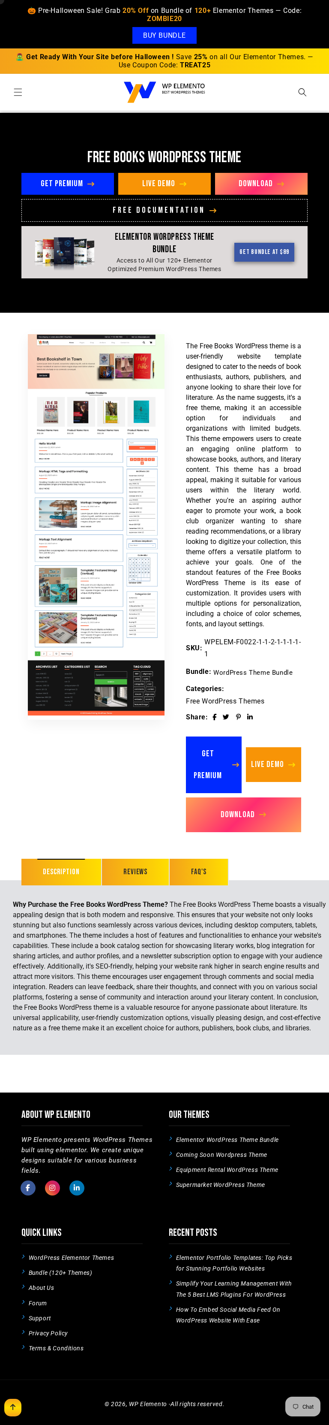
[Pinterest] (238, 717)
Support (40, 1318)
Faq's (198, 871)
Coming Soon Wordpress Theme (221, 1154)
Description (61, 871)
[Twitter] (226, 717)
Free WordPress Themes (225, 701)
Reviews (135, 871)
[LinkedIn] (250, 717)
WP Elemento (148, 1404)
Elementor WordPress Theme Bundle (227, 1139)
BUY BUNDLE (164, 35)
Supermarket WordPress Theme (220, 1184)
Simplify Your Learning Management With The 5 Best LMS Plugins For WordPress (234, 1289)
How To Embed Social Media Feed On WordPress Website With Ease (228, 1315)
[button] (18, 92)
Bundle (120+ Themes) (61, 1272)
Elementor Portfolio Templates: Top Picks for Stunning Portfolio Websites (234, 1263)
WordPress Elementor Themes (71, 1257)
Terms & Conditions (56, 1348)
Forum (38, 1303)
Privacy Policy (48, 1333)
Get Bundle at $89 (264, 252)
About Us (41, 1287)
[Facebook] (214, 717)
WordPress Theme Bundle (253, 672)
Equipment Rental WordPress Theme (227, 1169)
